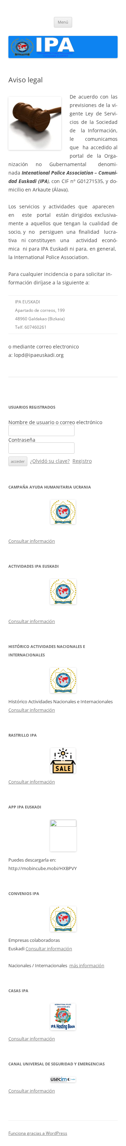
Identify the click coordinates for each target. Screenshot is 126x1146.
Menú (63, 22)
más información (86, 965)
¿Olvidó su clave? (50, 461)
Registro (82, 461)
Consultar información (31, 541)
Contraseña (21, 439)
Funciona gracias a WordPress (37, 1133)
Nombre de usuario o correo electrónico (55, 422)
